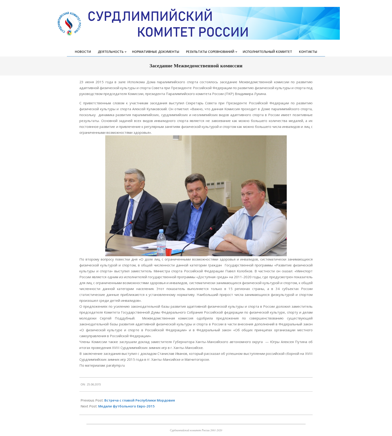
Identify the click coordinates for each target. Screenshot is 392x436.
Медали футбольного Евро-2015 (126, 406)
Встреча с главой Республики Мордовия (139, 400)
